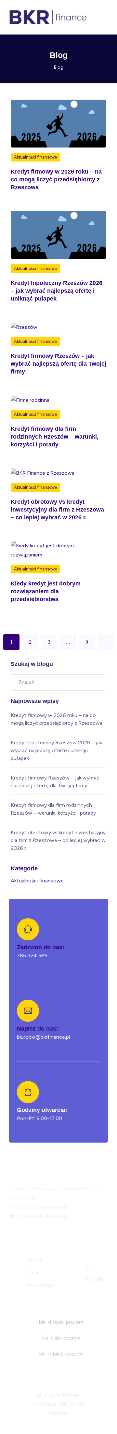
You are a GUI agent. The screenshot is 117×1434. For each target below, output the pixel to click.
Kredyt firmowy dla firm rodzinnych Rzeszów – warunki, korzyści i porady (54, 437)
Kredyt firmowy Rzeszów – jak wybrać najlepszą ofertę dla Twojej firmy (58, 364)
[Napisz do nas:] (28, 1011)
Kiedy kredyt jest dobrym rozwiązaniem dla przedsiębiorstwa (46, 591)
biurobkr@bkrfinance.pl (43, 1037)
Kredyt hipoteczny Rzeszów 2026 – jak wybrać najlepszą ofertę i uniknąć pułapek (56, 291)
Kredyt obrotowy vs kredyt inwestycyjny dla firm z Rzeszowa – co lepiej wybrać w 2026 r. (57, 510)
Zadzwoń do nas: (40, 947)
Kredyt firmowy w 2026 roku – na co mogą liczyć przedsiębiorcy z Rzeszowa (56, 179)
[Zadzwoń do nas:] (28, 929)
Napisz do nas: (37, 1028)
